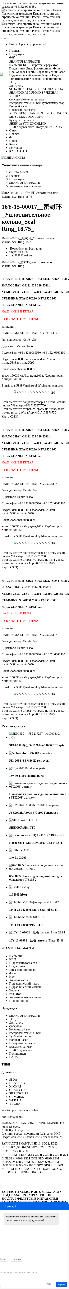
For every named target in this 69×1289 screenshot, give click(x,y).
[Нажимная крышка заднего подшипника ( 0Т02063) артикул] (38, 786)
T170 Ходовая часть (22, 1050)
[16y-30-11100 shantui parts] (27, 768)
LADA (13, 1057)
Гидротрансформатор (23, 962)
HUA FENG (17, 1083)
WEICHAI (16, 1100)
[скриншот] (13, 1266)
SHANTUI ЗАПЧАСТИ (24, 182)
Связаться (16, 1259)
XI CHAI (15, 1086)
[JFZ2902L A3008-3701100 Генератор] (34, 805)
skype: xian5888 (19, 252)
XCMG (6, 292)
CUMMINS (16, 1096)
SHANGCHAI (18, 1093)
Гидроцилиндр (19, 1000)
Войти (13, 44)
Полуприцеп (17, 1053)
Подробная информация (25, 248)
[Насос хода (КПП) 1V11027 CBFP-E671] (36, 835)
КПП (12, 959)
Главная (14, 50)
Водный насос (18, 1039)
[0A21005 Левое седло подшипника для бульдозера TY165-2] (38, 868)
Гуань (48, 1283)
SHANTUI (9, 279)
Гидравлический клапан (25, 987)
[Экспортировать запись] (65, 1266)
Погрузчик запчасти (22, 1043)
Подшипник (17, 966)
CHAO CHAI (18, 1090)
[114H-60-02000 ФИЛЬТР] (26, 917)
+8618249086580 (12, 1116)
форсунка (15, 1026)
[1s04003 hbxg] (19, 887)
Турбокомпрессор (20, 1036)
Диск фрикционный (22, 969)
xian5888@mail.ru (20, 255)
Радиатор (15, 993)
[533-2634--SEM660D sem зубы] (30, 753)
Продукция (16, 179)
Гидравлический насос (24, 983)
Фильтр (14, 973)
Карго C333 (9, 416)
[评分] (3, 1266)
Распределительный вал (25, 1032)
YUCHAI (15, 1103)
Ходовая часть (18, 980)
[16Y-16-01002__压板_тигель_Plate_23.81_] (38, 932)
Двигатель (16, 1022)
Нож (12, 976)
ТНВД (13, 1019)
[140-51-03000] (19, 850)
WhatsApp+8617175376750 (28, 405)
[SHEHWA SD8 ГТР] (23, 820)
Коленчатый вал (19, 1029)
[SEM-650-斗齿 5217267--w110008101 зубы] (38, 737)
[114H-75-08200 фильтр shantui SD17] (34, 902)
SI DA (13, 1079)
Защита (14, 990)
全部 (12, 57)
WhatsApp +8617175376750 (38, 412)
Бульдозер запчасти (21, 1046)
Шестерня (15, 956)
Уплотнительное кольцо (25, 186)
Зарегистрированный (32, 44)
